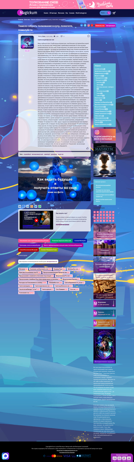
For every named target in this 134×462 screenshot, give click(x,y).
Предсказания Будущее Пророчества (56, 272)
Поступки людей (102, 91)
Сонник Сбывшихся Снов (49, 250)
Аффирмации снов (101, 73)
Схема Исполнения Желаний (28, 250)
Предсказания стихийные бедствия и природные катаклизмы (39, 279)
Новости (98, 100)
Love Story (100, 82)
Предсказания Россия (64, 276)
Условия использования (67, 452)
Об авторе (53, 13)
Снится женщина (25, 286)
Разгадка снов (101, 80)
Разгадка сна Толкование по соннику (32, 282)
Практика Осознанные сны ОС (29, 272)
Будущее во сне (101, 78)
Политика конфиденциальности (67, 450)
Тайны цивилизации (101, 118)
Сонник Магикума (80, 240)
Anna (43, 36)
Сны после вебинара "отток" (29, 289)
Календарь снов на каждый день (30, 245)
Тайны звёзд (99, 116)
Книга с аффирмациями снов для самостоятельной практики (63, 245)
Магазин (61, 13)
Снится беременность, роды (74, 282)
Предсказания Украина (71, 279)
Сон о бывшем (61, 289)
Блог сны (27, 19)
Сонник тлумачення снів (103, 113)
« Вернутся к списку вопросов (26, 32)
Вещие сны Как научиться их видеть (104, 200)
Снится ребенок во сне (63, 286)
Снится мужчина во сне (43, 286)
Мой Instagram (81, 13)
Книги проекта (100, 98)
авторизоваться (52, 261)
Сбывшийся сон (55, 282)
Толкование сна (26, 292)
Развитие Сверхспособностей (61, 240)
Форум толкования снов (103, 124)
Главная (20, 19)
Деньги (100, 84)
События (100, 95)
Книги (46, 13)
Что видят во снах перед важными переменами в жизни (104, 190)
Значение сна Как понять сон (40, 269)
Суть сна (74, 289)
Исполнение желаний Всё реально (103, 186)
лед (60, 154)
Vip (66, 13)
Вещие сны (99, 75)
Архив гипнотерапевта (102, 71)
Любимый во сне (74, 269)
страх (27, 154)
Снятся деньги (47, 289)
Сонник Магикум (101, 109)
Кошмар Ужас (59, 269)
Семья (99, 93)
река (54, 154)
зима (47, 154)
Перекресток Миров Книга (103, 102)
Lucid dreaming (100, 69)
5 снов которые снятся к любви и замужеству (105, 195)
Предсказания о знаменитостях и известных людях (36, 276)
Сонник (71, 13)
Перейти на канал (62, 224)
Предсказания (100, 106)
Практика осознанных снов (104, 104)
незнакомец (37, 154)
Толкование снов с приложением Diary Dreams (34, 240)
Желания (23, 269)
